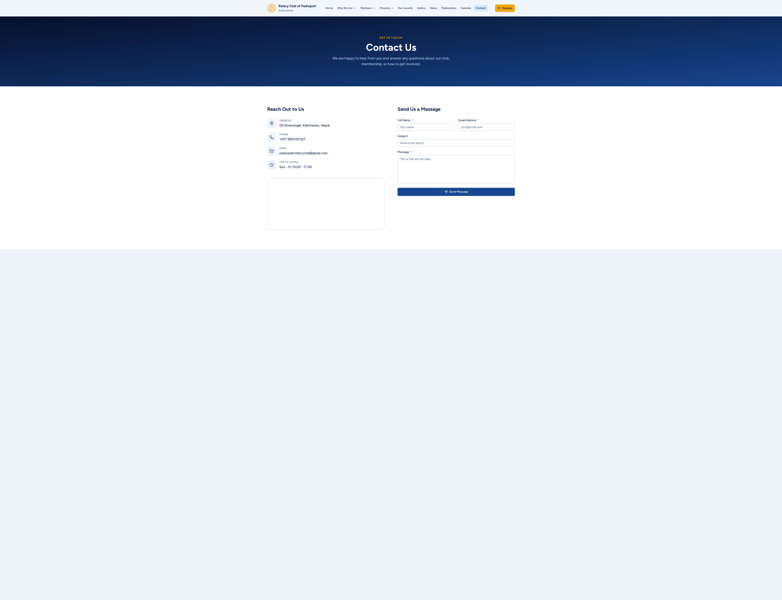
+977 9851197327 (292, 139)
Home (329, 8)
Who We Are (344, 8)
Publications (449, 8)
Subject (403, 136)
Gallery (421, 8)
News (433, 8)
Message (405, 152)
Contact (481, 8)
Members (366, 8)
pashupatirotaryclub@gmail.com (303, 153)
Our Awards (405, 8)
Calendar (466, 8)
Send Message (458, 191)
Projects (385, 8)
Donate (507, 8)
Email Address (468, 120)
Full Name (405, 120)
